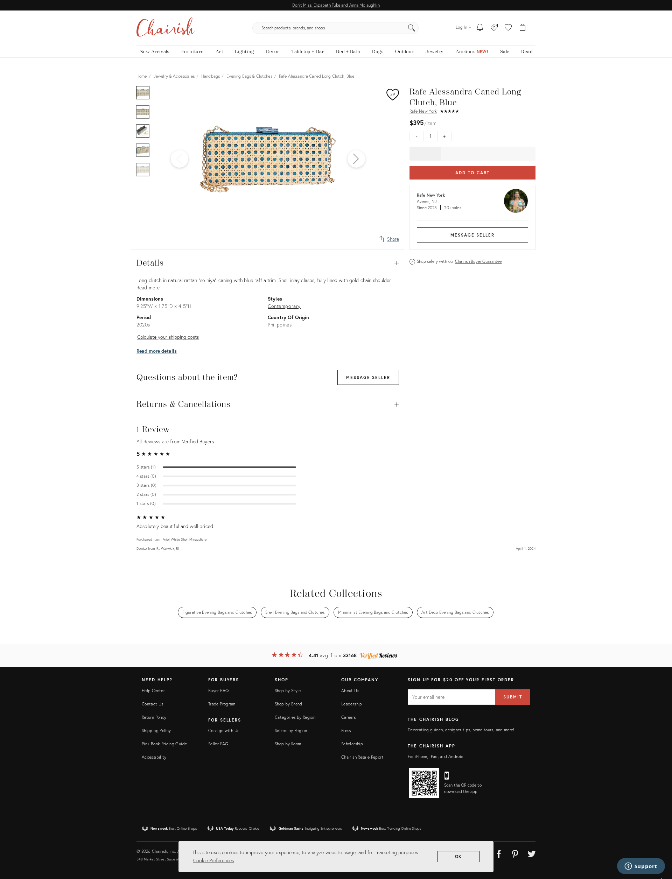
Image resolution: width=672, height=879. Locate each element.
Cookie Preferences (213, 860)
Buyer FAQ (218, 690)
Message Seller (472, 235)
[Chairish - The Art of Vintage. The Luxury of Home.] (165, 27)
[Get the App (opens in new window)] (424, 783)
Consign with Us (223, 730)
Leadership (351, 703)
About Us (350, 690)
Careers (348, 717)
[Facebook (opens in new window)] (499, 853)
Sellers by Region (291, 730)
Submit (512, 696)
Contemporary (284, 306)
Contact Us (152, 703)
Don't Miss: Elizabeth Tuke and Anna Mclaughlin (335, 5)
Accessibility (154, 757)
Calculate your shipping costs (168, 336)
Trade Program (222, 703)
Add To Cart (472, 172)
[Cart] (523, 28)
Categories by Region (295, 717)
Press (346, 730)
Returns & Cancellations (267, 404)
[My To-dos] (480, 28)
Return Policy (154, 717)
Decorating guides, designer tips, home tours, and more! (461, 729)
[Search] (412, 28)
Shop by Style (288, 690)
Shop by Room (288, 743)
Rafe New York (423, 111)
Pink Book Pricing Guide (164, 743)
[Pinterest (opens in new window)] (515, 853)
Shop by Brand (288, 703)
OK (458, 856)
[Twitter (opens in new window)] (532, 853)
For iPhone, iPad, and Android (435, 756)
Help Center (153, 690)
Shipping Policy (156, 730)
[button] (508, 28)
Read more (148, 287)
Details (267, 263)
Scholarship (352, 743)
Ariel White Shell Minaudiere (184, 539)
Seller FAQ (218, 743)
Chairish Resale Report (362, 757)
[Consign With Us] (494, 28)
